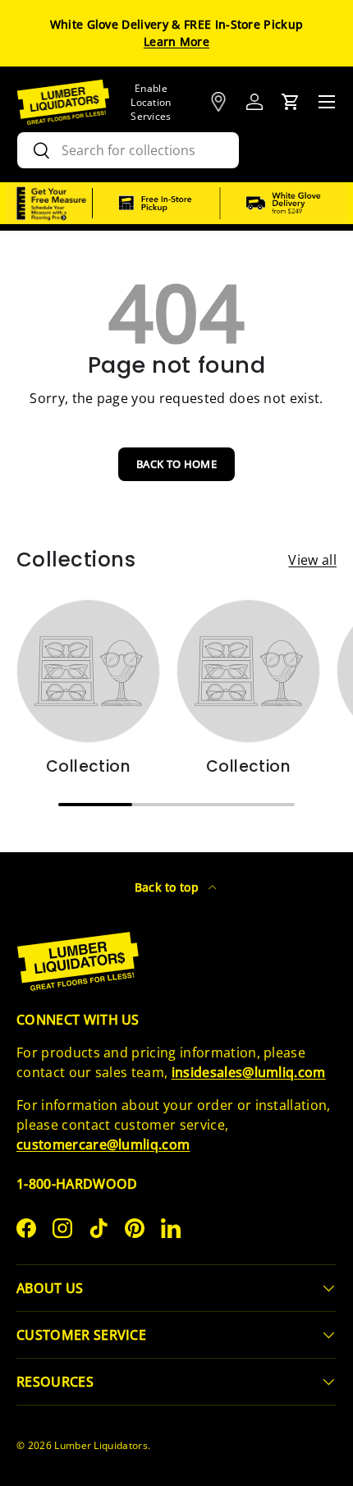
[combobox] (128, 150)
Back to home (176, 463)
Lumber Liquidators (101, 1445)
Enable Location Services (151, 102)
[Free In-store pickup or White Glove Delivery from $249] (220, 203)
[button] (291, 102)
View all (312, 560)
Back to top (169, 887)
